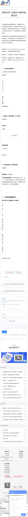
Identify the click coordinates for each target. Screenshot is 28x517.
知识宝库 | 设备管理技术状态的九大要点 (15, 284)
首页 (8, 9)
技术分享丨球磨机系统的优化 (9, 386)
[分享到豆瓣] (21, 277)
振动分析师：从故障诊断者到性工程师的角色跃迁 (13, 377)
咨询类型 (2, 501)
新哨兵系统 (5, 438)
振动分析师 (7, 472)
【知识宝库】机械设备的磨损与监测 (10, 383)
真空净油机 (5, 430)
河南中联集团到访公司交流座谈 (9, 435)
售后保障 (21, 455)
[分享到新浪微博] (13, 277)
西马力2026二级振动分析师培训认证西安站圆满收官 (14, 416)
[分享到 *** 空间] (18, 277)
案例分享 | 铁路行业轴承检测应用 (10, 392)
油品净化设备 (7, 471)
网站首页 (4, 492)
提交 (1, 503)
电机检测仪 (7, 467)
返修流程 (21, 457)
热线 (1, 500)
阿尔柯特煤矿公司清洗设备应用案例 (10, 433)
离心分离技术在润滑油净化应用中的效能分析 (12, 441)
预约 (1, 506)
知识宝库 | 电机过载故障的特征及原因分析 (12, 397)
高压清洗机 (7, 465)
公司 (1, 498)
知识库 (11, 9)
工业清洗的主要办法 (7, 389)
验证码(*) (11, 321)
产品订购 (7, 455)
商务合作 (7, 453)
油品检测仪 (7, 469)
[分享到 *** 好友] (16, 277)
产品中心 (9, 492)
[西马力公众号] (14, 362)
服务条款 (21, 453)
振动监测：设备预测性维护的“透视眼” (10, 374)
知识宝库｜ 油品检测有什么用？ (9, 380)
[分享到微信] (10, 277)
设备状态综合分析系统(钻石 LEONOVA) (15, 291)
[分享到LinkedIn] (24, 277)
